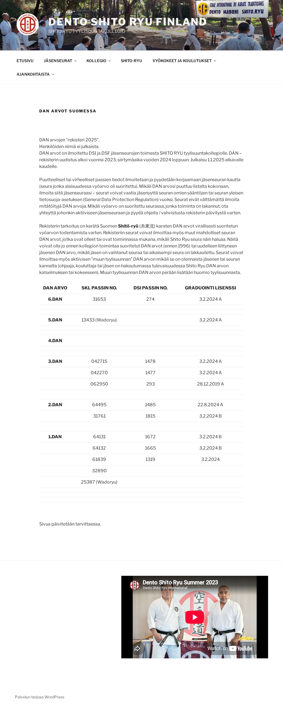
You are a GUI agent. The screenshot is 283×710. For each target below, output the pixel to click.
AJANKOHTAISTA (33, 74)
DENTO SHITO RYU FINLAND (127, 22)
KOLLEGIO (96, 60)
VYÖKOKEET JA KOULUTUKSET (182, 60)
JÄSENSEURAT (58, 60)
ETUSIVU (25, 60)
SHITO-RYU (131, 60)
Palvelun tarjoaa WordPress (39, 697)
